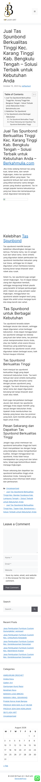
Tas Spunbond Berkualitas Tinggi (21, 119)
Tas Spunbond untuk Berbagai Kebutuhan (18, 115)
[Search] (34, 609)
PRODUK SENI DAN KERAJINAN (17, 709)
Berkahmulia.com (18, 163)
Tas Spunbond (15, 238)
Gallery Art (8, 683)
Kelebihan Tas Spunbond (16, 111)
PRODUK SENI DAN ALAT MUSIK (17, 705)
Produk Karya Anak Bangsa (15, 701)
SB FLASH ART (10, 712)
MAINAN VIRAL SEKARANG (15, 697)
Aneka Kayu (8, 679)
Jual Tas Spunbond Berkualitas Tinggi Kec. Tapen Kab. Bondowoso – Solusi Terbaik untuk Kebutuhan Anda (19, 508)
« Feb (5, 766)
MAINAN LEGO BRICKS (13, 694)
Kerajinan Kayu (9, 690)
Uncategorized (12, 488)
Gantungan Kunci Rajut (13, 686)
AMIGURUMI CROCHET (13, 675)
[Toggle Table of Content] (33, 94)
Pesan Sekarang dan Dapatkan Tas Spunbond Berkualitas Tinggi (22, 123)
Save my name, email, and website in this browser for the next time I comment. (21, 578)
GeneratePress (20, 779)
